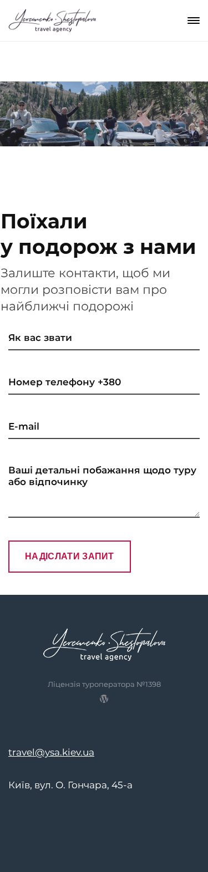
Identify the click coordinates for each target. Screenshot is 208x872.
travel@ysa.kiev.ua (51, 752)
